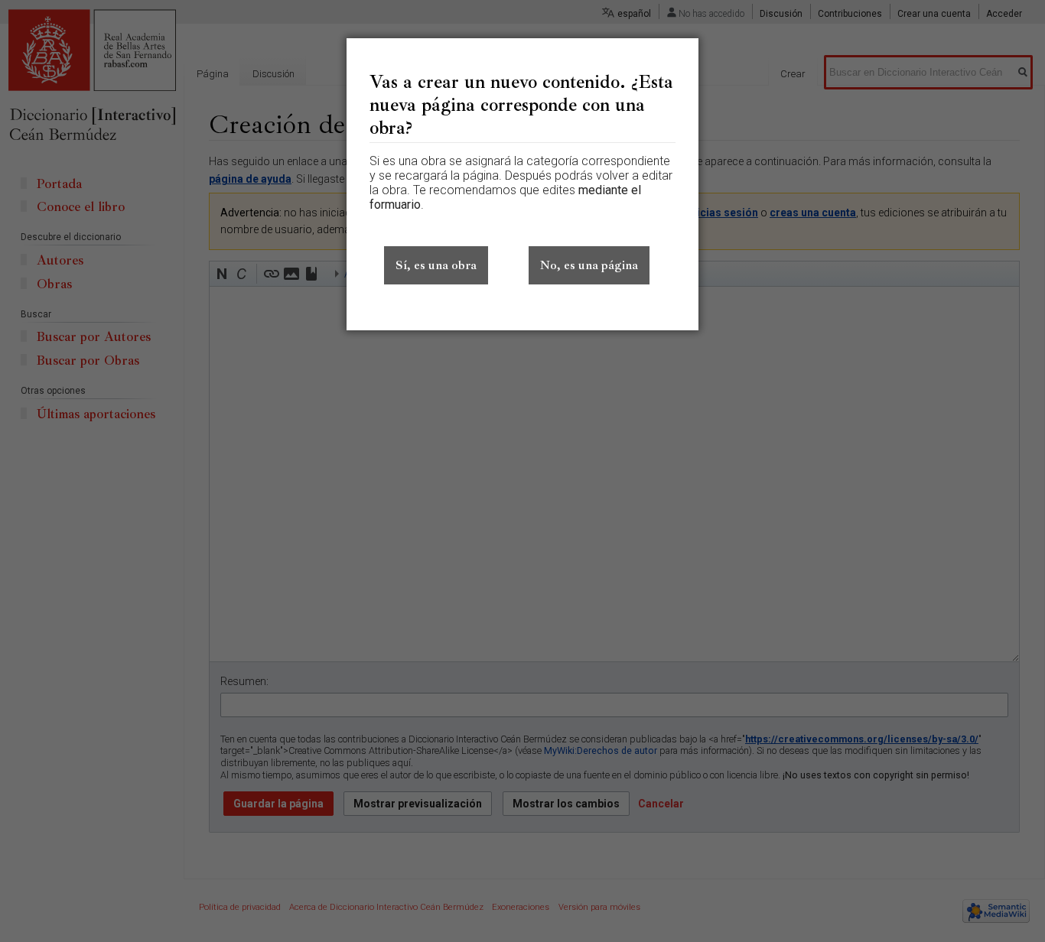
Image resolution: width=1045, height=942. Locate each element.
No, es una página (589, 265)
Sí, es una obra (436, 265)
